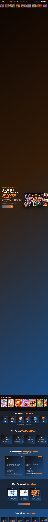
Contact (27, 1)
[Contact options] (46, 520)
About (21, 1)
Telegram (22, 424)
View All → (45, 397)
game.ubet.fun (11, 497)
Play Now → (34, 473)
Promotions (17, 1)
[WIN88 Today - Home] (3, 1)
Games (14, 1)
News (24, 1)
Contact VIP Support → (14, 473)
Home (11, 1)
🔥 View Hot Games (17, 206)
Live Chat (25, 424)
